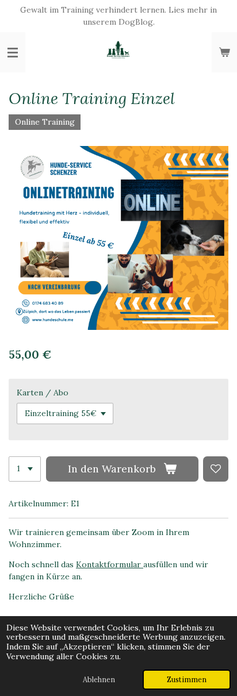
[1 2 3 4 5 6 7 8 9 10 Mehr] (25, 469)
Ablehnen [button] (99, 679)
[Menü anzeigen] (12, 52)
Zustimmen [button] (187, 679)
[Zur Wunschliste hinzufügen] (215, 469)
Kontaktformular (109, 564)
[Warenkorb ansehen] (224, 52)
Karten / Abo (42, 392)
